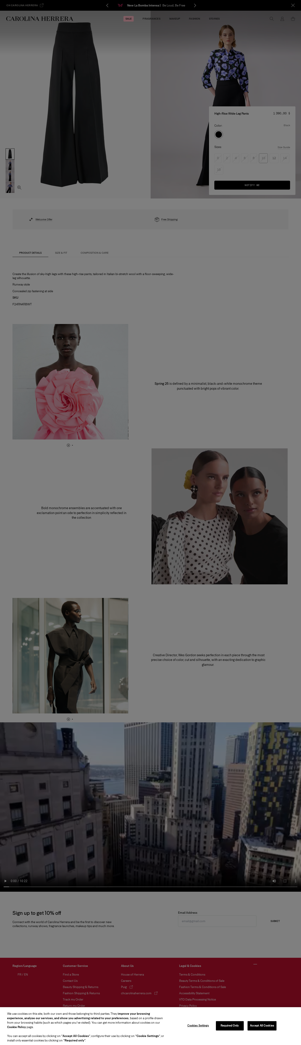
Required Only (230, 1025)
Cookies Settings (198, 1025)
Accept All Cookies (262, 1025)
